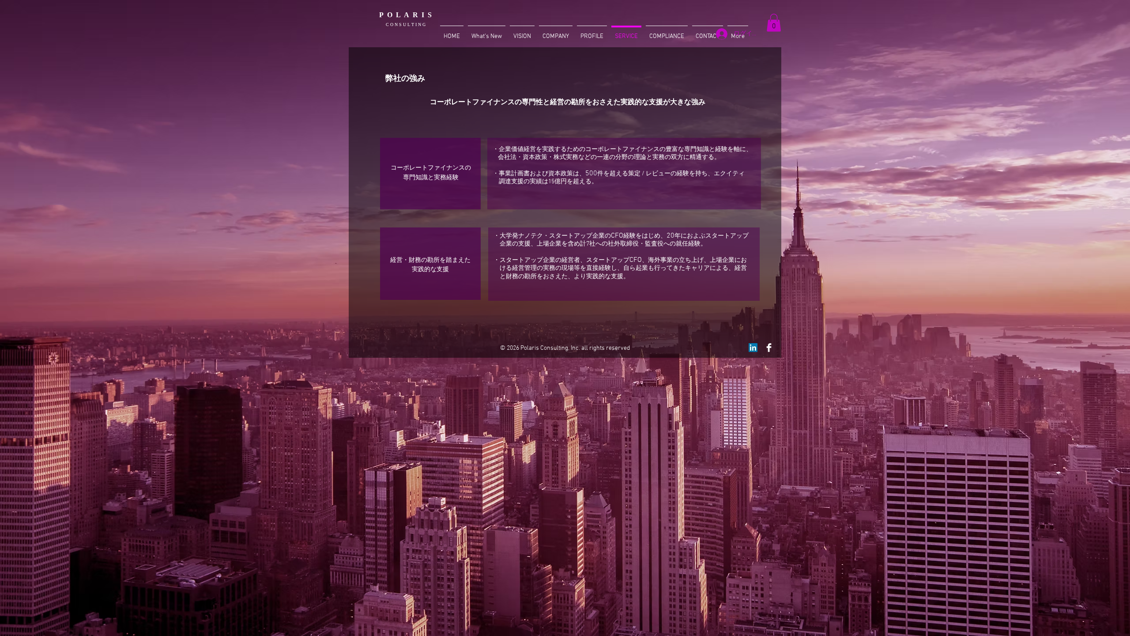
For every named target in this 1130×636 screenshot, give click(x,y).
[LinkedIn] (753, 347)
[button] (773, 23)
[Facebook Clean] (769, 347)
